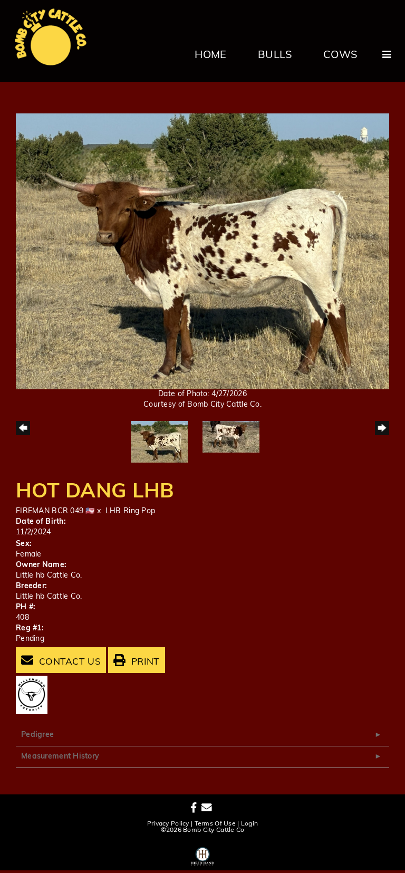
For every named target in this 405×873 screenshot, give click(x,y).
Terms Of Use (215, 824)
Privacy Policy (168, 824)
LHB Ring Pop (130, 511)
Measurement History (60, 757)
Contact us (68, 662)
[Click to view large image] (202, 251)
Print (144, 662)
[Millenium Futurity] (34, 695)
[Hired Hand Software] (203, 854)
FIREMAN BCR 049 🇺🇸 (55, 511)
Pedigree (37, 735)
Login (249, 824)
